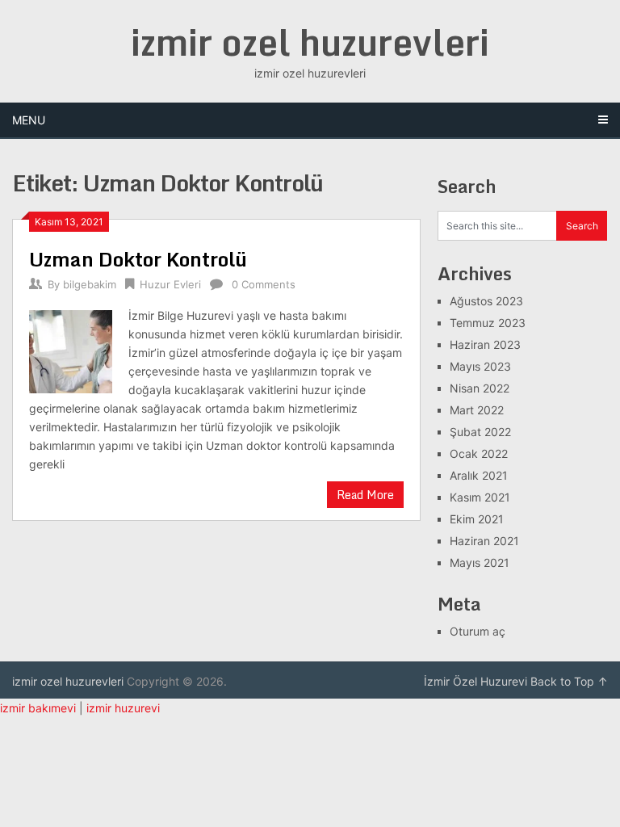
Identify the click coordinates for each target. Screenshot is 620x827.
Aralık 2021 (479, 475)
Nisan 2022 (479, 388)
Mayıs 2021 (479, 562)
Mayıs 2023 (480, 366)
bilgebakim (89, 284)
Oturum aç (477, 631)
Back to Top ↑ (569, 681)
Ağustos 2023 (486, 301)
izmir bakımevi (38, 708)
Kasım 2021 (480, 497)
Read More (365, 494)
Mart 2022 (477, 410)
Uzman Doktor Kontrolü (138, 259)
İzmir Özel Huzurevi (475, 681)
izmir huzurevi (123, 708)
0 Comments (263, 284)
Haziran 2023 (485, 344)
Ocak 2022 (479, 453)
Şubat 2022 (480, 432)
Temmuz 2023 (488, 323)
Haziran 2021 (484, 541)
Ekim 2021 (477, 519)
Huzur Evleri (170, 284)
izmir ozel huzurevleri (310, 42)
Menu (28, 120)
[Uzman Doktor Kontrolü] (70, 349)
